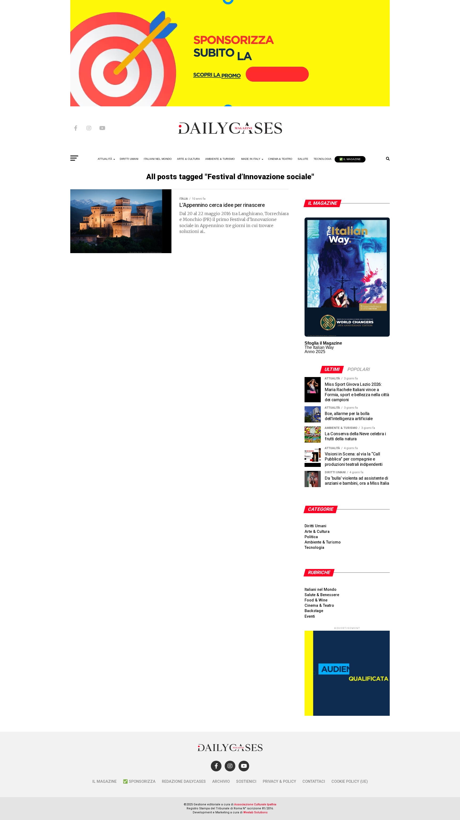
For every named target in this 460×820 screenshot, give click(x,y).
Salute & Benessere (322, 595)
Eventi (310, 616)
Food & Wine (316, 600)
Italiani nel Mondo (158, 158)
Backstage (314, 611)
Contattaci (313, 781)
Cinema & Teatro (280, 158)
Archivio (221, 781)
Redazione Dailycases (184, 781)
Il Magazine (104, 781)
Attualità (105, 158)
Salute (303, 158)
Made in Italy (250, 158)
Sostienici (246, 781)
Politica (311, 537)
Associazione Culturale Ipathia (255, 804)
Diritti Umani (315, 526)
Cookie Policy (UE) (349, 781)
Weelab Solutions (255, 812)
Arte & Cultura (188, 158)
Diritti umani (129, 158)
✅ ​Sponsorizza (139, 781)
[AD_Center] (230, 104)
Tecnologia (322, 158)
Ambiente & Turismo (220, 158)
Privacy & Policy (279, 781)
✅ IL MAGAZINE (350, 159)
